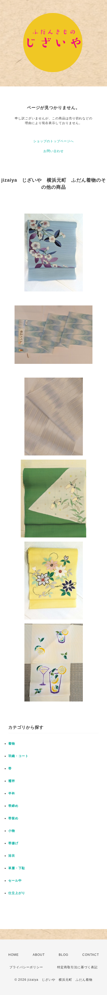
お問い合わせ (53, 151)
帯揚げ (13, 843)
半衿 (11, 793)
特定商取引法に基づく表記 (77, 967)
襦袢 (11, 781)
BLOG (63, 955)
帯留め (13, 818)
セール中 (15, 880)
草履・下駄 (16, 868)
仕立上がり (16, 893)
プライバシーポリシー (26, 967)
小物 (11, 831)
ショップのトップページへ (53, 141)
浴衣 (11, 855)
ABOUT (39, 955)
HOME (13, 955)
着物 (11, 743)
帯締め (13, 806)
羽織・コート (18, 756)
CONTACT (90, 955)
